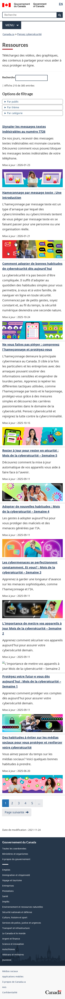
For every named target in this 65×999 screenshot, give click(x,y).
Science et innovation (13, 944)
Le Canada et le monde (14, 933)
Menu (10, 25)
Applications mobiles (12, 976)
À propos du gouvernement (16, 859)
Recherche (8, 77)
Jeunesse (6, 959)
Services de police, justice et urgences (21, 922)
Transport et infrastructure (16, 928)
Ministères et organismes (15, 853)
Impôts (5, 901)
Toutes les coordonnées (14, 848)
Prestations (8, 891)
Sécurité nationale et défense (17, 912)
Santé (5, 896)
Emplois (6, 869)
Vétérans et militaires (13, 954)
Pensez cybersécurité (29, 34)
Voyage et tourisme (12, 880)
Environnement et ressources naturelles (22, 906)
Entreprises (8, 885)
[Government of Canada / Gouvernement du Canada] (24, 5)
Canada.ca (8, 34)
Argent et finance (11, 938)
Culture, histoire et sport (14, 917)
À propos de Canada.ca (14, 981)
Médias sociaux (10, 971)
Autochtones (8, 949)
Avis (4, 987)
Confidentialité (9, 992)
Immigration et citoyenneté (16, 875)
